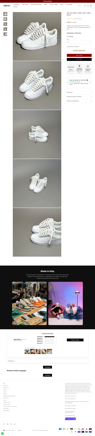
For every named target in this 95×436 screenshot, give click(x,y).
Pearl (45, 4)
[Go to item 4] (5, 29)
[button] (79, 82)
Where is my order (6, 404)
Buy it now (79, 59)
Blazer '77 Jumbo (54, 4)
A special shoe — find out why (74, 33)
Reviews (15, 6)
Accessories (69, 4)
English (79, 5)
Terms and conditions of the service (10, 406)
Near (4, 383)
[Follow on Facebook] (4, 424)
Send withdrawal (6, 410)
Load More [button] (47, 367)
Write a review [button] (75, 340)
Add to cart (79, 55)
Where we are (6, 387)
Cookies (5, 400)
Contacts (5, 391)
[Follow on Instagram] (7, 424)
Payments (5, 393)
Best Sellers (25, 4)
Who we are (5, 385)
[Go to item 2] (5, 19)
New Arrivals (16, 4)
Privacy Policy (6, 398)
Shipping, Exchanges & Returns (9, 396)
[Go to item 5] (5, 34)
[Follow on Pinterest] (11, 424)
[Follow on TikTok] (15, 424)
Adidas (61, 4)
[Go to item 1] (5, 14)
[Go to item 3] (5, 24)
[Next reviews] (90, 82)
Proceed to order (6, 402)
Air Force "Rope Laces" (36, 4)
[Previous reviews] (68, 82)
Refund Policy (6, 408)
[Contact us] (2, 433)
